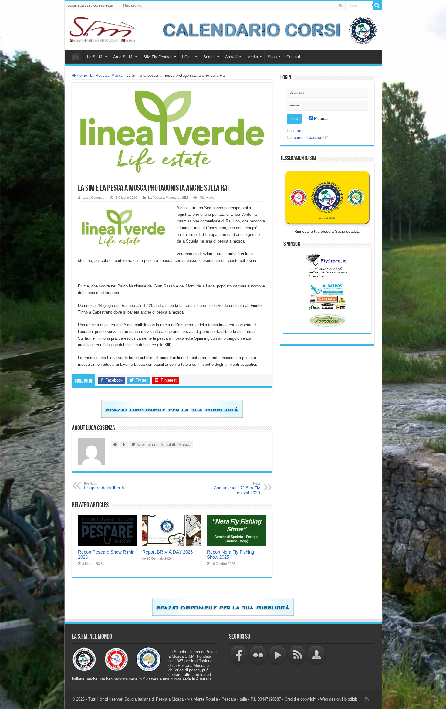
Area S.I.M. (123, 57)
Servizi (209, 57)
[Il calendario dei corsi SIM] (266, 29)
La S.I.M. (95, 57)
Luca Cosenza (93, 197)
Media (252, 57)
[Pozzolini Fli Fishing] (327, 320)
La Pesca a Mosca (106, 75)
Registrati (295, 130)
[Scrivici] (316, 655)
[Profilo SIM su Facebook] (238, 655)
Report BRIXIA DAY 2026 (167, 552)
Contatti (293, 57)
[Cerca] (377, 5)
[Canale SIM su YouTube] (277, 655)
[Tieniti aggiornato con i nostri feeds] (297, 655)
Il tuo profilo (131, 5)
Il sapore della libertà (104, 486)
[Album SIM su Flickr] (258, 655)
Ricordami (322, 118)
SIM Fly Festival (157, 57)
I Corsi (188, 57)
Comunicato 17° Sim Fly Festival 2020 (237, 488)
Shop (272, 57)
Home (75, 56)
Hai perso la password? (307, 137)
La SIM (182, 197)
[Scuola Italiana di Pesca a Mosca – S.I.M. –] (102, 29)
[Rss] (341, 5)
